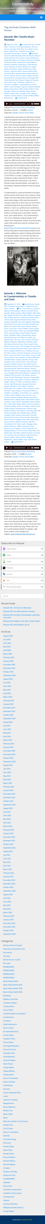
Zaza (25, 439)
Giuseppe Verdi (15, 49)
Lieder (5, 1096)
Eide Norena (8, 344)
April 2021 (7, 866)
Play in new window (18, 107)
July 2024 (6, 726)
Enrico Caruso (14, 346)
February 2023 (8, 787)
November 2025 (9, 668)
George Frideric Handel (23, 73)
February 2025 (8, 700)
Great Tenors (8, 1064)
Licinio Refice (24, 393)
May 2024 (7, 733)
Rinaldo (6, 93)
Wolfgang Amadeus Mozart (13, 1207)
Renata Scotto (26, 413)
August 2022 (8, 808)
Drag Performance (10, 1024)
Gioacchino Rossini (23, 368)
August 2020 (8, 894)
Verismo (24, 53)
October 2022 (8, 801)
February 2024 (8, 744)
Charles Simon (13, 331)
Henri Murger (19, 80)
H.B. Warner (26, 375)
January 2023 (8, 790)
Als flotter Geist (18, 315)
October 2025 (8, 672)
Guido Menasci (9, 80)
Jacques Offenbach (10, 386)
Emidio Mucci (22, 64)
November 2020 (9, 884)
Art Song (25, 44)
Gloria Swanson (24, 373)
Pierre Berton (21, 410)
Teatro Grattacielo (27, 428)
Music (5, 1118)
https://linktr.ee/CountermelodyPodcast (19, 228)
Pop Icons (7, 1143)
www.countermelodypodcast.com (23, 534)
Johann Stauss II (28, 388)
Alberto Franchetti (27, 311)
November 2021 (9, 841)
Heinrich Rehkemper (16, 377)
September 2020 (9, 891)
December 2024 (9, 708)
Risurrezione (15, 417)
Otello (21, 89)
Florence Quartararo (24, 353)
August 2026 (8, 636)
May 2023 (7, 776)
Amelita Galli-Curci (14, 317)
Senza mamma (9, 422)
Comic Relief (8, 1010)
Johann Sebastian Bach (12, 1093)
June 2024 (7, 729)
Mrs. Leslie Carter (10, 404)
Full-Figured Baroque (24, 47)
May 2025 (7, 690)
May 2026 (7, 647)
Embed (30, 110)
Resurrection (26, 415)
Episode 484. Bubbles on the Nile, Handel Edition (21, 621)
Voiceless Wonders (10, 1204)
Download (31, 107)
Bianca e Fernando (19, 60)
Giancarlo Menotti (10, 368)
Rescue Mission (9, 1157)
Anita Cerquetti (15, 320)
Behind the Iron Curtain (11, 960)
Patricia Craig (31, 408)
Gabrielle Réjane (9, 359)
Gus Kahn (17, 375)
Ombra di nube (35, 406)
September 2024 (9, 718)
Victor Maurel (21, 435)
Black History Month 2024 (12, 985)
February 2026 (8, 657)
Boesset (28, 326)
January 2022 (8, 833)
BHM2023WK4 (8, 978)
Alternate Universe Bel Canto (14, 949)
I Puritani (27, 379)
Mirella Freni (8, 1110)
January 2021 (8, 876)
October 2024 (8, 715)
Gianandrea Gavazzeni (31, 366)
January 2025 (8, 704)
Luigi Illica (24, 87)
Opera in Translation (10, 1132)
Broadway (7, 996)
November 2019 (9, 927)
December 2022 (9, 794)
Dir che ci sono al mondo (23, 339)
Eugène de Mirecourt (25, 69)
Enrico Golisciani (9, 67)
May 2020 (7, 905)
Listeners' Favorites (10, 1100)
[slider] (37, 104)
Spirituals (6, 1182)
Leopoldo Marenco (25, 84)
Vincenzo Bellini (28, 95)
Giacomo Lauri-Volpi (23, 364)
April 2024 (7, 736)
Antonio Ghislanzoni (32, 58)
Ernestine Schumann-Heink (19, 348)
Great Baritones (9, 1057)
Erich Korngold (25, 346)
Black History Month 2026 (12, 992)
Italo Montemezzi (15, 384)
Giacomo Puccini (17, 366)
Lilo (30, 393)
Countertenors (8, 1017)
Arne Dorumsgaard (24, 322)
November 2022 (9, 797)
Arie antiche (7, 952)
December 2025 (9, 665)
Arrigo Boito (8, 60)
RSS (27, 113)
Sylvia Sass (7, 1186)
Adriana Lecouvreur (33, 308)
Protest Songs (8, 1146)
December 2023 (9, 751)
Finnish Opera (8, 1035)
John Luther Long (10, 82)
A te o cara (22, 308)
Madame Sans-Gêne (11, 89)
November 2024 (9, 711)
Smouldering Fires (10, 424)
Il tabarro (13, 382)
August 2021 (8, 851)
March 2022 (7, 826)
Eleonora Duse (18, 344)
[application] (22, 104)
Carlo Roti (29, 60)
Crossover (12, 47)
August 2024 (8, 722)
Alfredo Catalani (16, 313)
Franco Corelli (35, 355)
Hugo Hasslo (18, 379)
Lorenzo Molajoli (14, 87)
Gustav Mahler (8, 1067)
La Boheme (28, 82)
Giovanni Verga (9, 78)
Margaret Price (8, 1103)
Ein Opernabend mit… (11, 1031)
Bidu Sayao (21, 326)
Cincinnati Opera (14, 333)
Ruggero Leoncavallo (22, 419)
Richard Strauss (9, 1161)
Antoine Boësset (26, 320)
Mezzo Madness (9, 1107)
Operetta (6, 1136)
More (32, 113)
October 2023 (8, 758)
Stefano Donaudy (22, 426)
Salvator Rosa (14, 93)
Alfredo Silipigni (27, 313)
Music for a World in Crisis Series (15, 1121)
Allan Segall (8, 315)
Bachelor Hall (33, 324)
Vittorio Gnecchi (20, 437)
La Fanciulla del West (28, 391)
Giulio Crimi (15, 371)
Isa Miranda (27, 382)
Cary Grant (13, 328)
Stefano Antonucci (10, 426)
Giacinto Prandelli (10, 364)
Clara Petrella (25, 333)
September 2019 (9, 934)
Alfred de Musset (28, 56)
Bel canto (31, 44)
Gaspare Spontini (22, 359)
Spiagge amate (32, 424)
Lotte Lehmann (27, 395)
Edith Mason (22, 342)
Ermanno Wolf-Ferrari (23, 67)
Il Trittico (19, 382)
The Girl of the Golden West (27, 430)
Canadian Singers (10, 1003)
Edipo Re (14, 342)
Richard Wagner (9, 1164)
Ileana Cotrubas (9, 1082)
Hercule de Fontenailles (31, 377)
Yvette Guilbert (18, 439)
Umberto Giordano (27, 433)
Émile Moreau (32, 64)
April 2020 (7, 909)
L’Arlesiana (20, 82)
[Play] (7, 104)
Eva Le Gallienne (27, 351)
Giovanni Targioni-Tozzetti (29, 75)
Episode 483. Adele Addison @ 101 (16, 625)
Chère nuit (22, 331)
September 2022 (9, 805)
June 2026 (7, 643)
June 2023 (7, 772)
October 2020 (8, 887)
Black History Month (10, 981)
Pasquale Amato (21, 408)
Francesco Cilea (15, 71)
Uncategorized (8, 1197)
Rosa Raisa (35, 417)
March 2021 (7, 869)
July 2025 (6, 683)
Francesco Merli (9, 73)
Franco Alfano (25, 355)
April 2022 (7, 823)
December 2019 (9, 923)
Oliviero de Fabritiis (23, 406)
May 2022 (7, 819)
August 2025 (8, 679)
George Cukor (33, 359)
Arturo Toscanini (23, 324)
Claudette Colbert (15, 335)
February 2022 (8, 830)
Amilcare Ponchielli (27, 317)
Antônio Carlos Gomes (17, 58)
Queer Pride (7, 1150)
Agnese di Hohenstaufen (12, 311)
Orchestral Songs (9, 1139)
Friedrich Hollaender (32, 357)
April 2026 (7, 650)
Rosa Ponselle (25, 417)
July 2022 (6, 812)
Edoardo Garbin (32, 342)
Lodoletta (36, 393)
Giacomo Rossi (15, 75)
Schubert (6, 1168)
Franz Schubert (20, 357)
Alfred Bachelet (17, 56)
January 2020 (8, 920)
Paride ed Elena (29, 89)
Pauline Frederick (10, 410)
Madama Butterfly (34, 87)
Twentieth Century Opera (12, 53)
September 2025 (9, 675)
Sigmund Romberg (21, 422)
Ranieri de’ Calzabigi (18, 91)
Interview (6, 1089)
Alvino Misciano (28, 315)
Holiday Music (8, 1075)
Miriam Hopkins (35, 402)
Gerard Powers (21, 362)
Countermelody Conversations (14, 1014)
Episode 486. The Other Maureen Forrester (19, 611)
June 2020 (7, 902)
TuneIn (21, 113)
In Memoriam (8, 1085)
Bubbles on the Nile (10, 999)
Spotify (15, 113)
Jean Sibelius (22, 386)
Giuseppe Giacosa (21, 78)
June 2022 (7, 815)
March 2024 (7, 740)
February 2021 (8, 873)
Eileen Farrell (8, 1028)
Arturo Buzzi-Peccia (10, 324)
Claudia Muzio (21, 62)
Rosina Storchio (9, 419)
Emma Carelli (28, 344)
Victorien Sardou (16, 95)
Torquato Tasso (25, 93)
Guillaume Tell (9, 375)
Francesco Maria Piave (29, 71)
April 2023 (7, 780)
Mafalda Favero (9, 399)
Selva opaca (34, 419)
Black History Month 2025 (12, 988)
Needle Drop (13, 51)
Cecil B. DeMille (22, 328)
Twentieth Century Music (26, 51)
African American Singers (12, 945)
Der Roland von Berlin (25, 337)
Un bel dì (37, 433)
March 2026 (7, 654)
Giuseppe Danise (25, 371)
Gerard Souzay (32, 362)
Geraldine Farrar (9, 362)
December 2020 (9, 880)
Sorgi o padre (21, 424)
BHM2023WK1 (8, 967)
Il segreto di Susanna (31, 80)
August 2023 (8, 765)
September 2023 (9, 762)
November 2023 (9, 754)
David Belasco (32, 62)
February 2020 (8, 916)
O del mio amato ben (33, 404)
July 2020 (6, 898)
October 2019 (8, 930)
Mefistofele (25, 402)
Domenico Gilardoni (10, 64)
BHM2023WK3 (8, 974)
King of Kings (15, 391)
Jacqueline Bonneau (29, 384)
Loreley (6, 395)
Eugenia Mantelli (15, 351)
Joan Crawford (17, 388)
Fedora (14, 353)
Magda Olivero (20, 399)
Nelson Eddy (21, 404)
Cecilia (14, 62)
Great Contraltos (9, 1060)
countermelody (22, 98)
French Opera (8, 1042)
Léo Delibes (14, 84)
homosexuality (9, 379)
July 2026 (6, 639)
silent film (31, 422)
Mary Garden (16, 402)
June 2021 (7, 859)
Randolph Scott (15, 413)
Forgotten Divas (9, 1039)
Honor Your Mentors (10, 1078)
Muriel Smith (8, 1114)
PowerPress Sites (26, 1220)
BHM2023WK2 (8, 970)
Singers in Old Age (10, 1172)
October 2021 (8, 844)
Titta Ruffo (16, 433)
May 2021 (7, 862)
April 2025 (7, 693)
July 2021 (6, 855)
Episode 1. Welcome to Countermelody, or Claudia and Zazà (20, 296)
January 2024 (8, 747)
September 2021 (9, 848)
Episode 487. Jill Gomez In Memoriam (17, 608)
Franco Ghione (9, 357)
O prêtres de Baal (10, 406)
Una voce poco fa (10, 435)
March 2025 (7, 697)
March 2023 (7, 783)
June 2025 (7, 686)
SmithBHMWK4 (9, 1179)
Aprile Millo (14, 322)
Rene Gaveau (16, 415)
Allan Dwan (36, 313)
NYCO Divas (8, 1128)
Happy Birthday (9, 1071)
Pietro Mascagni (31, 410)
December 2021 (9, 837)
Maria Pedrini (30, 399)
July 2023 (6, 769)
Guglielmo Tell (35, 373)
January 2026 (8, 661)
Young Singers (8, 1211)
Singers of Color (9, 1175)
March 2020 (7, 912)
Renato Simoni (30, 91)
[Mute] (32, 104)
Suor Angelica (16, 428)
